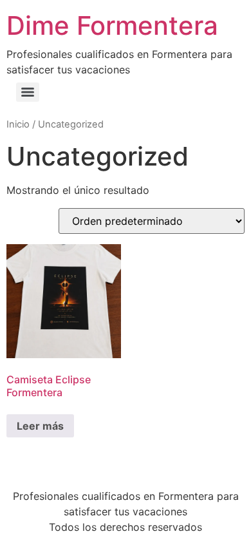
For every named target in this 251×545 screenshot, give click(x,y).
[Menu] (27, 92)
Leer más (40, 425)
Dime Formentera (112, 25)
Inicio (18, 124)
